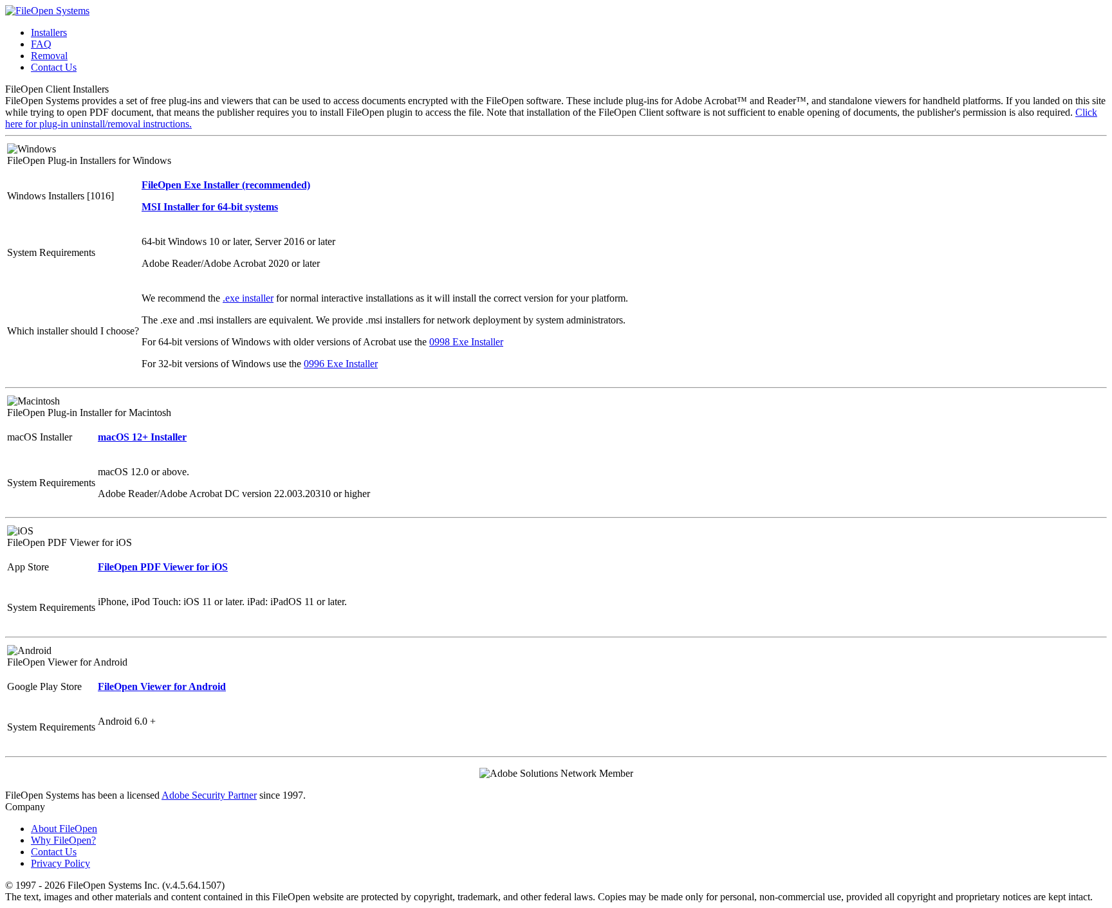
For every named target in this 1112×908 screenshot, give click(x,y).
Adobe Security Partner (209, 795)
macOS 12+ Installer (142, 436)
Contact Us (54, 67)
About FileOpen (64, 828)
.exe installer (248, 298)
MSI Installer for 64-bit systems (210, 206)
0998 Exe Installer (466, 341)
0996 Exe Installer (341, 363)
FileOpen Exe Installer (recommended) (226, 184)
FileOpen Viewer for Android (162, 686)
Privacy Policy (60, 863)
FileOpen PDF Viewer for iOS (163, 566)
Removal (49, 55)
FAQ (41, 44)
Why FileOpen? (63, 840)
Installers (49, 32)
